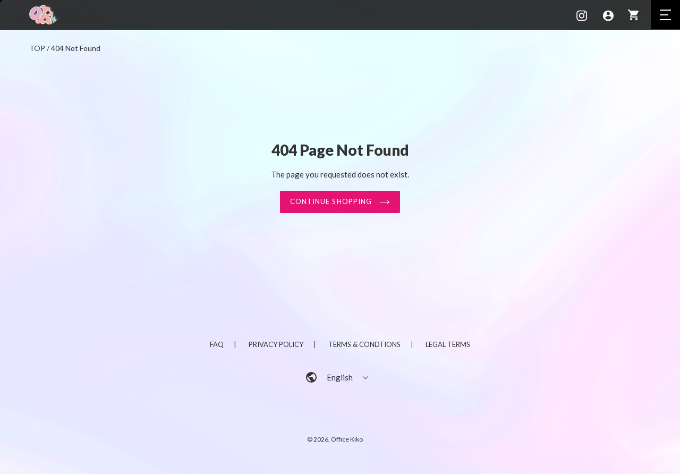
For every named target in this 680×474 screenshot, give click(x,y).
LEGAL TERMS (448, 344)
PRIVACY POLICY (276, 344)
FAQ (217, 344)
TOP (37, 48)
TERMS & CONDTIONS (364, 344)
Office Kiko (347, 439)
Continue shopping (332, 201)
